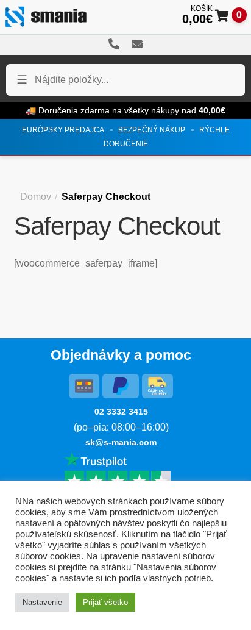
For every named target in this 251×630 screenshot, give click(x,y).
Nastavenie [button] (42, 602)
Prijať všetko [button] (105, 602)
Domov (35, 197)
